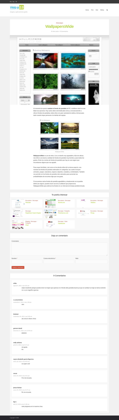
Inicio (87, 10)
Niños (102, 10)
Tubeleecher (61, 223)
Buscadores (29, 200)
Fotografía (67, 211)
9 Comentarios (64, 31)
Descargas (59, 23)
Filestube (28, 202)
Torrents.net (61, 202)
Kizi (14, 1)
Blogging (28, 221)
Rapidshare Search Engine (33, 213)
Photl (27, 225)
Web (76, 258)
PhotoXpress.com (63, 213)
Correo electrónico (50, 258)
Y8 (16, 1)
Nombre (14, 258)
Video (65, 221)
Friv (11, 1)
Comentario (15, 241)
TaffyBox (93, 202)
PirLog (92, 213)
